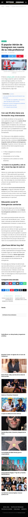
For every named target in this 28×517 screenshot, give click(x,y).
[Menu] (2, 2)
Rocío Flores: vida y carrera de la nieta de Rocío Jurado (13, 375)
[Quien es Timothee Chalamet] (14, 386)
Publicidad (17, 509)
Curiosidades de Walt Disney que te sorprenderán (11, 453)
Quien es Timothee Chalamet (9, 395)
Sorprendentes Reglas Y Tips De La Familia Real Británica (13, 473)
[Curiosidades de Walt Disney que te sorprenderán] (14, 444)
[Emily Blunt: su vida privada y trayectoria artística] (14, 325)
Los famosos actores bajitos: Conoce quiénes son (11, 493)
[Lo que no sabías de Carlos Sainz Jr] (14, 405)
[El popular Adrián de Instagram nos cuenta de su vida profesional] (14, 64)
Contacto (24, 509)
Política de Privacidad (17, 507)
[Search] (26, 2)
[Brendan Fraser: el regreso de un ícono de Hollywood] (14, 346)
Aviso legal (6, 507)
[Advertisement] (14, 23)
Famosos (4, 41)
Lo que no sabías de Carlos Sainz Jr (11, 413)
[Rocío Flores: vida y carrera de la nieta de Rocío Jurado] (14, 366)
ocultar (11, 94)
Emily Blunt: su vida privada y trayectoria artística (13, 335)
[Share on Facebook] (5, 56)
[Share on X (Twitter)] (12, 56)
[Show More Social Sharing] (25, 56)
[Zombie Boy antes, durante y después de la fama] (14, 423)
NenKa (3, 307)
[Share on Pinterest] (19, 56)
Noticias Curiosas (21, 512)
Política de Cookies (6, 509)
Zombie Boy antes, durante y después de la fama (13, 433)
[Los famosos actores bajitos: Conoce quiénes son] (14, 484)
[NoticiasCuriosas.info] (14, 2)
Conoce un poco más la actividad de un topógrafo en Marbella (7, 299)
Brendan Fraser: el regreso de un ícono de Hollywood (13, 355)
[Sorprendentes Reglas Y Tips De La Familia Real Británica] (14, 464)
